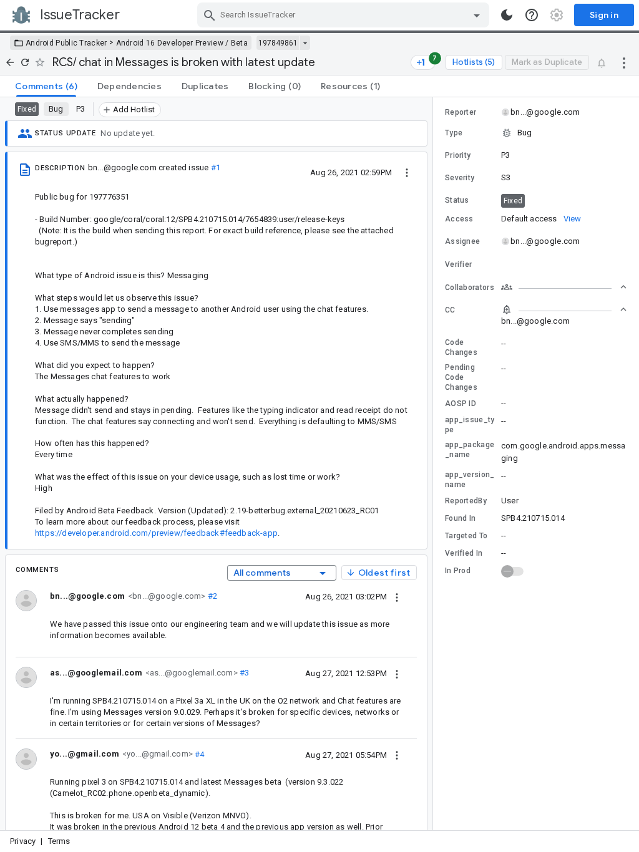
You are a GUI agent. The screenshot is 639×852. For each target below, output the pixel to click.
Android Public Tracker (66, 43)
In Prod (458, 570)
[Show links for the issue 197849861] (305, 43)
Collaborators (469, 287)
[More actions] (624, 62)
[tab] (46, 86)
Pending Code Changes (461, 377)
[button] (536, 133)
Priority (458, 155)
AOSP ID (460, 403)
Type (453, 132)
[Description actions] (407, 172)
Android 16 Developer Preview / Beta (182, 43)
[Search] (209, 14)
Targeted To (466, 535)
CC (450, 310)
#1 (215, 167)
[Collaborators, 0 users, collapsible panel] (564, 287)
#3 (244, 672)
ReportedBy (466, 500)
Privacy (23, 841)
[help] (531, 14)
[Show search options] (476, 14)
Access (459, 219)
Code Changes (461, 347)
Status (457, 200)
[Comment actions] (397, 596)
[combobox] (344, 14)
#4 (199, 753)
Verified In (463, 553)
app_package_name (469, 449)
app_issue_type (470, 424)
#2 (211, 596)
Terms (59, 841)
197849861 (278, 43)
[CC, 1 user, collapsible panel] (564, 309)
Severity (459, 177)
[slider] (434, 463)
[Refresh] (24, 62)
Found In (460, 518)
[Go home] (9, 62)
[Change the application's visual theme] (506, 14)
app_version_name (470, 479)
